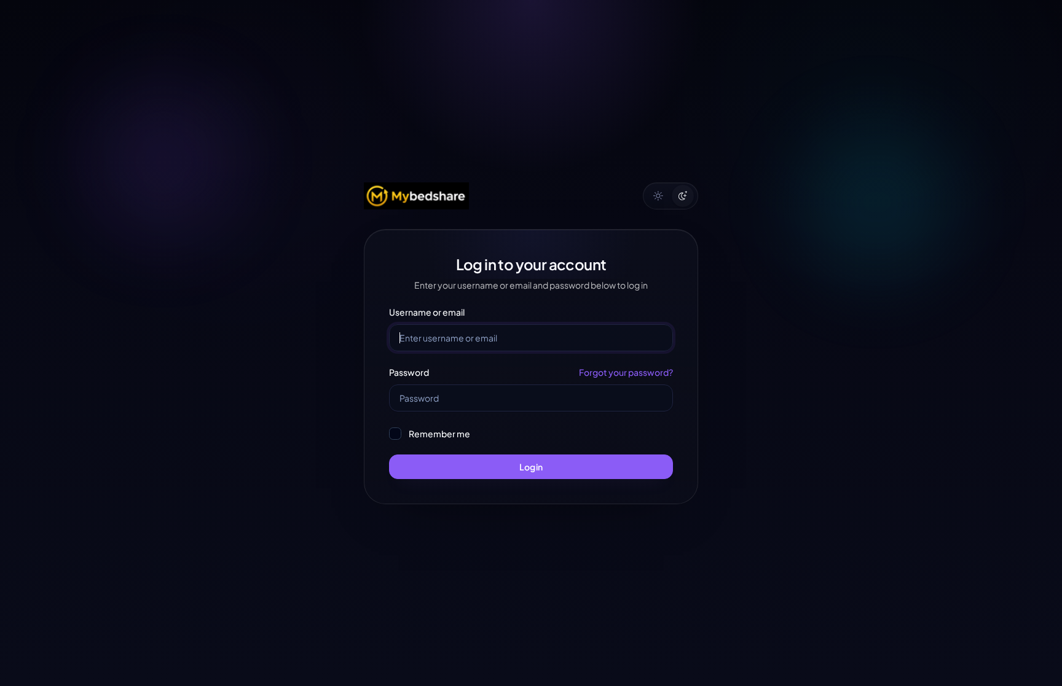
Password (409, 372)
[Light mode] (658, 196)
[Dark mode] (683, 196)
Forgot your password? (626, 372)
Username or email (427, 312)
